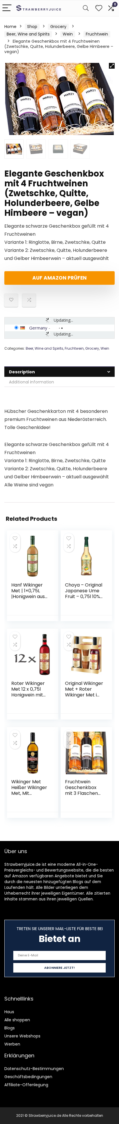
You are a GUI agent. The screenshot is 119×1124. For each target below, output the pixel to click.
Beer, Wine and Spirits (28, 34)
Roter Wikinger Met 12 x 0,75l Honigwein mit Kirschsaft (28, 692)
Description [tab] (22, 372)
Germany (38, 328)
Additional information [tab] (31, 382)
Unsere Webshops (22, 1036)
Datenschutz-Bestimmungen (34, 1068)
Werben (12, 1044)
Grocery (58, 26)
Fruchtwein (97, 34)
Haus (9, 1012)
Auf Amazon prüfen (59, 277)
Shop (32, 26)
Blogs (9, 1028)
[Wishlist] (98, 8)
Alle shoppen (17, 1020)
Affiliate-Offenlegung (26, 1085)
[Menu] (7, 8)
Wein (68, 34)
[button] (112, 66)
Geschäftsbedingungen (28, 1077)
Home (10, 26)
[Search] (86, 8)
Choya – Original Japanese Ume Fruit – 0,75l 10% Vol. (83, 594)
